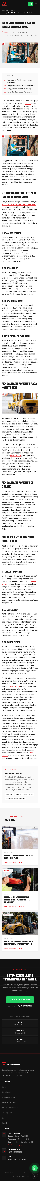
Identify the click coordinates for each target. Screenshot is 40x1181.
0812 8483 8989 (26, 1006)
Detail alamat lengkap (15, 1145)
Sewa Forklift (7, 1092)
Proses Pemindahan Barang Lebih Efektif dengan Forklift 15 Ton (18, 942)
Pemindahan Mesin (9, 1102)
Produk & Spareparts (10, 1107)
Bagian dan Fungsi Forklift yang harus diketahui (18, 856)
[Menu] (36, 4)
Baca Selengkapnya (13, 862)
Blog (11, 10)
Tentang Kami (7, 1113)
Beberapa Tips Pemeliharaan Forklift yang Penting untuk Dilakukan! (17, 899)
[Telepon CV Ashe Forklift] (35, 1176)
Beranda (5, 10)
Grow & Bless (24, 1176)
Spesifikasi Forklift (9, 1097)
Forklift (6, 32)
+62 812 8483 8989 (15, 1152)
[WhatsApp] (30, 4)
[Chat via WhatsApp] (35, 1168)
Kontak (4, 1123)
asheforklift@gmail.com (17, 1159)
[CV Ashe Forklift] (4, 4)
